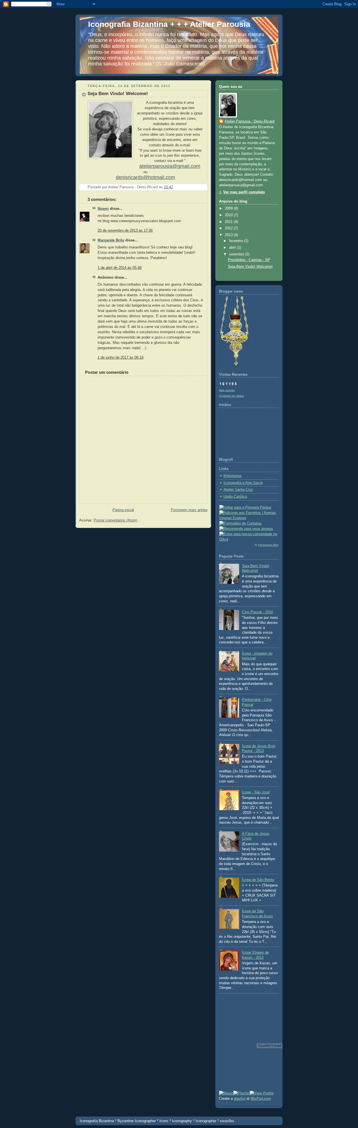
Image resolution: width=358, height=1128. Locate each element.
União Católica (235, 497)
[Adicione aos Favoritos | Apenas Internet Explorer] (249, 518)
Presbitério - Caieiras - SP (249, 260)
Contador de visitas (231, 395)
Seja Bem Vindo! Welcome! (250, 267)
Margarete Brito (111, 240)
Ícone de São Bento (258, 880)
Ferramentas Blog (268, 544)
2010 (229, 215)
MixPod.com (261, 1099)
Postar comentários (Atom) (115, 520)
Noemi (103, 209)
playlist (239, 1099)
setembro (237, 254)
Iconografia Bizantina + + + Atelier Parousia (169, 24)
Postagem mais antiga (189, 510)
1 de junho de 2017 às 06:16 (120, 357)
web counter (227, 390)
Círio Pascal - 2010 (257, 612)
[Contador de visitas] (228, 385)
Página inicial (123, 510)
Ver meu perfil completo (244, 192)
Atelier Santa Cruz (238, 490)
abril (233, 248)
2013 (229, 235)
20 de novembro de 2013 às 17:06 (125, 230)
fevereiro (236, 241)
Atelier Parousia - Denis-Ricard (249, 121)
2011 (229, 222)
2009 (229, 208)
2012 (229, 228)
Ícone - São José (256, 792)
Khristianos (232, 476)
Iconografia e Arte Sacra (243, 483)
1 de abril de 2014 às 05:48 (120, 268)
